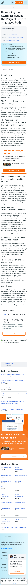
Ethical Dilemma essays (21, 475)
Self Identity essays (6, 514)
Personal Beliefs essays (7, 527)
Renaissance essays (20, 508)
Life (6, 7)
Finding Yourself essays (21, 519)
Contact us (4, 570)
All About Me (18, 7)
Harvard (15, 314)
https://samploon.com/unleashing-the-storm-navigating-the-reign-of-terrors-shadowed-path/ (13, 326)
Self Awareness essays (7, 487)
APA (5, 314)
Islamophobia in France (7, 388)
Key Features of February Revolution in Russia (12, 374)
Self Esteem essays (6, 481)
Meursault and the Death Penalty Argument (12, 409)
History (8, 34)
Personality (11, 7)
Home (2, 7)
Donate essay (4, 555)
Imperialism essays (6, 475)
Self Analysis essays (6, 467)
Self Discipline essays (6, 502)
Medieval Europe (12, 37)
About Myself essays (20, 502)
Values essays (18, 514)
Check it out (17, 571)
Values (22, 7)
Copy (14, 333)
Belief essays (18, 481)
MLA (9, 314)
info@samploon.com (6, 548)
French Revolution (10, 40)
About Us (3, 567)
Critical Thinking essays (21, 527)
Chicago (22, 314)
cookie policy (13, 583)
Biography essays (5, 508)
